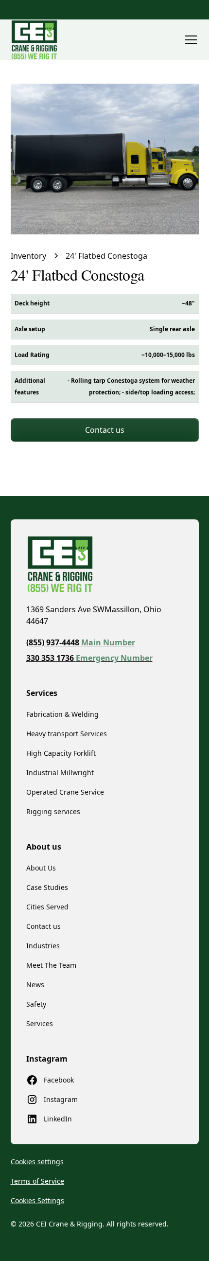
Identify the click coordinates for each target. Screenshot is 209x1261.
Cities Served (47, 906)
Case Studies (47, 887)
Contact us (104, 430)
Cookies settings (37, 1161)
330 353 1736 (89, 658)
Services (39, 1023)
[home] (34, 39)
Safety (36, 1004)
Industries (43, 945)
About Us (41, 867)
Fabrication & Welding (62, 714)
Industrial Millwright (60, 772)
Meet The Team (51, 965)
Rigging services (53, 811)
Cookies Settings (37, 1200)
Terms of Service (37, 1181)
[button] (189, 40)
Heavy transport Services (66, 733)
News (35, 984)
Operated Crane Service (65, 792)
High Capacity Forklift (61, 753)
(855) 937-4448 (80, 642)
